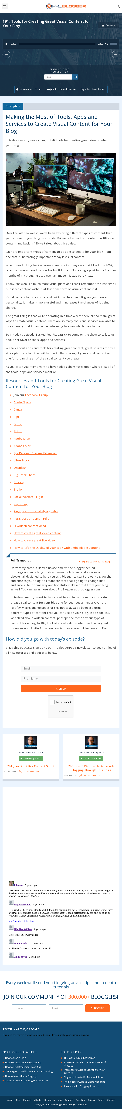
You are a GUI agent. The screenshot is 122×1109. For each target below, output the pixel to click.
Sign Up (61, 688)
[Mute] (106, 44)
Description (13, 106)
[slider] (114, 45)
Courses (69, 1100)
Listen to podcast (32, 758)
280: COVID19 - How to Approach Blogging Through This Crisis (91, 768)
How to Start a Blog (15, 1058)
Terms (101, 1100)
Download (110, 25)
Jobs (60, 1100)
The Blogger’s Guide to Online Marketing (84, 1081)
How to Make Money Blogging (21, 1076)
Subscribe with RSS (94, 89)
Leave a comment (31, 772)
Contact (111, 1100)
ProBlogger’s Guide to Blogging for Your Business (84, 1071)
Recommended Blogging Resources (82, 1086)
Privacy (91, 1100)
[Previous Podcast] (6, 54)
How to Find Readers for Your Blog (23, 1067)
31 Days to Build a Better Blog (79, 1058)
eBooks (37, 1100)
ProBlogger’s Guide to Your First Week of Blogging (85, 1064)
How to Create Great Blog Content (23, 1062)
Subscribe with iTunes (30, 89)
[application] (61, 44)
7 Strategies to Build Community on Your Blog (29, 1071)
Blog (18, 1100)
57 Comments (10, 772)
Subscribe (97, 1008)
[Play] (7, 44)
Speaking (80, 1100)
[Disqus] (61, 834)
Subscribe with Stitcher (64, 89)
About (10, 1100)
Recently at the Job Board (21, 1029)
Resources (49, 1100)
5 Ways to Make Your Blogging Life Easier (26, 1080)
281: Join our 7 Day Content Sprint (30, 766)
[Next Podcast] (115, 54)
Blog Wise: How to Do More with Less (83, 1077)
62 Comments (70, 776)
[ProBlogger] (66, 6)
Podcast (27, 1100)
